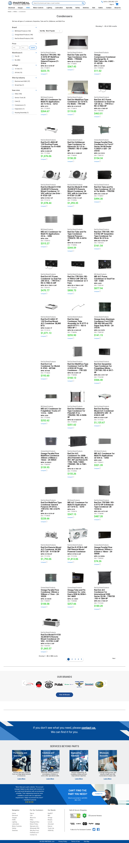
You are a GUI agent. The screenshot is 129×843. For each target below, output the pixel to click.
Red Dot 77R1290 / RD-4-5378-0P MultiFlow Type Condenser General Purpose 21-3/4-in (51, 59)
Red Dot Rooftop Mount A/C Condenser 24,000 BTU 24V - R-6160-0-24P (104, 412)
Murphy (50, 820)
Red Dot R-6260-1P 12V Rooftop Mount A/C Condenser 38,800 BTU (51, 322)
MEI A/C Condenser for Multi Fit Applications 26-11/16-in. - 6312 (51, 102)
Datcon (50, 826)
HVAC (28, 8)
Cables (100, 8)
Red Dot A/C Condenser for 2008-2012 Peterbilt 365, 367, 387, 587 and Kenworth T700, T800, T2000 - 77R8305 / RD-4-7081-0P (78, 459)
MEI (49, 815)
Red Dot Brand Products (24, 38)
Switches (86, 8)
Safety (77, 8)
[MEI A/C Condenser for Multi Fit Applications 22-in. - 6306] (51, 219)
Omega (50, 818)
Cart (31, 815)
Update (33, 47)
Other (18, 94)
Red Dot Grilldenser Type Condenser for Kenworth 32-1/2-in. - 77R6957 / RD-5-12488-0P (78, 146)
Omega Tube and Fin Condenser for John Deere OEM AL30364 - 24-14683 (77, 593)
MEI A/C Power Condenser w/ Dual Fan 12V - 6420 (104, 278)
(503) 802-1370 (113, 1)
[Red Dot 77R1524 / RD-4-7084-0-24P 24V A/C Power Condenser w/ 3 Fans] (78, 264)
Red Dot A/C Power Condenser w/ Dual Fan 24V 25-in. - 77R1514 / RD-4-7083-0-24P (51, 279)
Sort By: (42, 31)
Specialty (69, 8)
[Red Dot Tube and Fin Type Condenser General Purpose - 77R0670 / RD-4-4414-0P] (78, 219)
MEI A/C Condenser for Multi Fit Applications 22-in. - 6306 (51, 234)
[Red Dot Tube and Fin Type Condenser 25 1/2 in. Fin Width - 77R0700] (104, 174)
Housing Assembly (22, 112)
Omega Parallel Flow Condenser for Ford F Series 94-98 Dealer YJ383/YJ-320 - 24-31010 (103, 146)
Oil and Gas (19, 85)
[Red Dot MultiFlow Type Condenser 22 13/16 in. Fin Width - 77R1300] (78, 87)
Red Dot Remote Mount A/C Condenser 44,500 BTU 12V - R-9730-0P (51, 549)
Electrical (11, 8)
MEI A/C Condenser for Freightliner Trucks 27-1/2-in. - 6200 (51, 411)
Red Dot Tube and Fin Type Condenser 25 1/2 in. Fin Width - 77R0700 (104, 189)
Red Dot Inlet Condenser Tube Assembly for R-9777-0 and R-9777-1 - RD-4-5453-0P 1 (78, 323)
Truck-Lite (51, 828)
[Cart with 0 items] (116, 4)
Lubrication (59, 8)
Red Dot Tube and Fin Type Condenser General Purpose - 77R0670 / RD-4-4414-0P (77, 236)
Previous (24, 683)
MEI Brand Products (23, 31)
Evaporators (19, 109)
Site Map (86, 841)
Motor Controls (38, 8)
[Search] (83, 3)
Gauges (20, 8)
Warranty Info (34, 826)
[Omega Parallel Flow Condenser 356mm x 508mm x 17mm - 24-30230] (51, 577)
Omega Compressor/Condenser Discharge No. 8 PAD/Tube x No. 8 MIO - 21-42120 (104, 59)
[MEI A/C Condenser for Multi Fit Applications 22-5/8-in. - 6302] (104, 441)
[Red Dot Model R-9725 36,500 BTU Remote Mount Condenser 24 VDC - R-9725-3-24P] (51, 622)
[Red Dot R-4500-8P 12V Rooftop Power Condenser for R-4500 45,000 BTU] (51, 130)
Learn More (21, 779)
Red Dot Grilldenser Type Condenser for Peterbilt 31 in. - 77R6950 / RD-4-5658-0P (77, 413)
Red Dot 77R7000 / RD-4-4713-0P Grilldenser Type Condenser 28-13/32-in (104, 505)
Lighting (49, 8)
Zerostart (51, 824)
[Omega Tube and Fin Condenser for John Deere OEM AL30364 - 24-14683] (78, 577)
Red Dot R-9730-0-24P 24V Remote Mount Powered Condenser (77, 549)
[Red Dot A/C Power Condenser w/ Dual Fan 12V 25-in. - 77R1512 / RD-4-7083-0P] (104, 87)
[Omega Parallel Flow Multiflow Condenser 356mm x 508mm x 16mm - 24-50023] (51, 441)
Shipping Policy (34, 822)
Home (14, 813)
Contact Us (98, 794)
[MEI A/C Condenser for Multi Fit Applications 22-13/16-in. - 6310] (78, 490)
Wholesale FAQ (34, 828)
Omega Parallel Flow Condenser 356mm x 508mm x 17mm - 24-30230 (50, 593)
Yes (17, 56)
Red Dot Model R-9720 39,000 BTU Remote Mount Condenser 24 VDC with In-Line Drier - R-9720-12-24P (78, 191)
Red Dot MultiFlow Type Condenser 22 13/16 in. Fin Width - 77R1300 (78, 102)
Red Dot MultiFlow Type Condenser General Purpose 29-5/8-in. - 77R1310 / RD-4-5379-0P (51, 506)
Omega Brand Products (24, 35)
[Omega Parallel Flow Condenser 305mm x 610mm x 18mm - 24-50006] (104, 535)
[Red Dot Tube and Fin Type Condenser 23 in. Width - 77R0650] (78, 42)
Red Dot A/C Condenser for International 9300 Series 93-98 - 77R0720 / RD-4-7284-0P (104, 594)
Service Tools (20, 97)
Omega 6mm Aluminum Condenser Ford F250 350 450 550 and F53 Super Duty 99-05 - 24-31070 (104, 323)
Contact (108, 8)
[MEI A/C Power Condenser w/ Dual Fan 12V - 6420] (104, 264)
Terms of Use (75, 841)
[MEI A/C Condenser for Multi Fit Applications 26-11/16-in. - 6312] (51, 87)
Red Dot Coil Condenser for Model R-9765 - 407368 (50, 366)
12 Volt (18, 69)
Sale (93, 8)
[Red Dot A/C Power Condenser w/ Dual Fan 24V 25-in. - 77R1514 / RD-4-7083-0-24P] (51, 264)
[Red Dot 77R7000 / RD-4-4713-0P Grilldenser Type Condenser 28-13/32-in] (104, 490)
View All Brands (64, 695)
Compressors (20, 105)
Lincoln (50, 822)
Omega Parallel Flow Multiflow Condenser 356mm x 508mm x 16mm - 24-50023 (50, 456)
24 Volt (18, 72)
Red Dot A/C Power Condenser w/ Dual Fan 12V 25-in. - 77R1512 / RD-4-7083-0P (104, 103)
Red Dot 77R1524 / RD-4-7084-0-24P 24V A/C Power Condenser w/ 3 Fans (78, 279)
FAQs (31, 820)
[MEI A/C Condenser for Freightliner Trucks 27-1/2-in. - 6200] (51, 396)
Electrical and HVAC (22, 81)
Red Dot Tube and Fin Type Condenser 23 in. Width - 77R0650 (77, 57)
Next (113, 658)
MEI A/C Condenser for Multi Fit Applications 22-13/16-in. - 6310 (78, 504)
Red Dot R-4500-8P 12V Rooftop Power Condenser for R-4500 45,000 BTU (51, 145)
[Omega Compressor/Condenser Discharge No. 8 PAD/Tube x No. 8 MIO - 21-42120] (104, 42)
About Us (117, 8)
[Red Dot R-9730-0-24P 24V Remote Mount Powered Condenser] (78, 535)
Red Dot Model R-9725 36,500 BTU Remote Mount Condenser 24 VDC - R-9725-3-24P (51, 638)
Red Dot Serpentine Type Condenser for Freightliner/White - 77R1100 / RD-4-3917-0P (104, 368)
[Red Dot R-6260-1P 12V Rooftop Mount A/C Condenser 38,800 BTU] (51, 307)
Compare (43, 74)
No (17, 60)
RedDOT (50, 813)
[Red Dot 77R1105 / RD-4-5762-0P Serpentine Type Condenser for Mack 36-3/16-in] (104, 219)
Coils (17, 101)
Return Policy (34, 824)
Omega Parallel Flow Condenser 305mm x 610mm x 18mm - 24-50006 (103, 550)
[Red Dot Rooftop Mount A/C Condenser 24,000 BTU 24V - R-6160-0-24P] (104, 396)
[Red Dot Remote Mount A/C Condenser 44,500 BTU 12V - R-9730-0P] (51, 535)
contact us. (88, 727)
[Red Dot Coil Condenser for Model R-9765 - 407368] (51, 351)
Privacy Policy (63, 841)
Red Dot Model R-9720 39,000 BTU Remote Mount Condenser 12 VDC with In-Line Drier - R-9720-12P (51, 191)
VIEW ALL (51, 830)
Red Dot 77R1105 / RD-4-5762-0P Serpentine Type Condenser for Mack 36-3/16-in (104, 235)
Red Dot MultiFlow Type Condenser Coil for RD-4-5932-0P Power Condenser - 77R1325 (78, 367)
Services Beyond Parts (64, 746)
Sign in (112, 4)
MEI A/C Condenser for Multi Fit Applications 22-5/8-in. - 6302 (104, 455)
